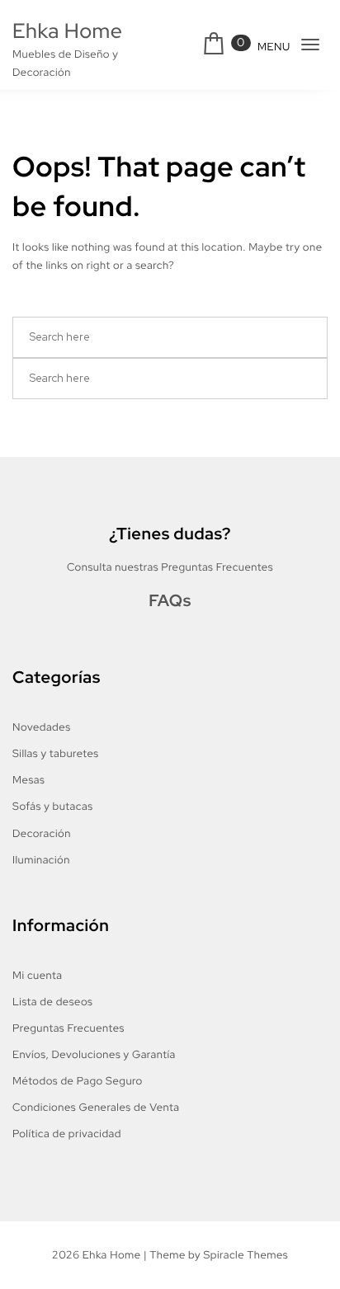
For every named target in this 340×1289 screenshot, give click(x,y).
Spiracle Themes (245, 1255)
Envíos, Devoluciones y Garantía (94, 1054)
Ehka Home (67, 31)
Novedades (41, 727)
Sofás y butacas (52, 806)
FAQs (170, 601)
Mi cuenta (37, 975)
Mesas (28, 780)
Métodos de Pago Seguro (77, 1081)
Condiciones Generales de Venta (95, 1107)
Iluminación (41, 860)
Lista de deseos (52, 1002)
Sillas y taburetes (55, 753)
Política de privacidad (66, 1134)
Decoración (41, 833)
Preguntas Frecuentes (68, 1028)
